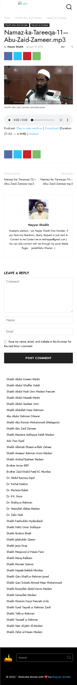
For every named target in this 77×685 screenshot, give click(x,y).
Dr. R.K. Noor (15, 496)
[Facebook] (8, 56)
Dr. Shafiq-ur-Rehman (19, 502)
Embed (34, 134)
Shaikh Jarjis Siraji (17, 546)
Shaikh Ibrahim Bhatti (19, 533)
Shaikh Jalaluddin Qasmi (21, 539)
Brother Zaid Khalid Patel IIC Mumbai (29, 472)
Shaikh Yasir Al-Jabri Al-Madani (25, 626)
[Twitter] (18, 56)
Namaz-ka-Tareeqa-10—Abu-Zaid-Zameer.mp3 (56, 181)
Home (7, 18)
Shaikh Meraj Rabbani (19, 558)
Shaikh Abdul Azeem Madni (23, 379)
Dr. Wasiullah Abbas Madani (23, 509)
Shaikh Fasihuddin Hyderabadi (25, 521)
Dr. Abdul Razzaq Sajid (20, 478)
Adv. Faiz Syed (15, 441)
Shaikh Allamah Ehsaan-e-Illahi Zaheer (29, 447)
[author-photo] (38, 219)
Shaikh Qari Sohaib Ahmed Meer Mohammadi (34, 583)
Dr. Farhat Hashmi (17, 484)
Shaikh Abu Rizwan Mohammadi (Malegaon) (33, 422)
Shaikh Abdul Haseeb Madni (23, 398)
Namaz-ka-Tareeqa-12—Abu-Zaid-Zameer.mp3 (20, 181)
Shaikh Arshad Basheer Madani (25, 459)
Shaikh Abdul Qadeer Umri (23, 404)
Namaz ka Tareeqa (57, 18)
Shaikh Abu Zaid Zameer (28, 18)
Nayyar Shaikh (15, 46)
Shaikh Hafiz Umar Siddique (23, 527)
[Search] (69, 658)
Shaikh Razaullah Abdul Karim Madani (29, 589)
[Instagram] (31, 252)
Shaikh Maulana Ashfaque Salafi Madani (30, 435)
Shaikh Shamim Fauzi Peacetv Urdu (28, 601)
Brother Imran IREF (18, 465)
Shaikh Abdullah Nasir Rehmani (25, 410)
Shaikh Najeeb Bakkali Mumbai (25, 570)
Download (52, 128)
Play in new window (29, 128)
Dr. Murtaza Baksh (17, 490)
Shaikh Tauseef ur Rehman (22, 620)
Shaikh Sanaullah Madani (21, 595)
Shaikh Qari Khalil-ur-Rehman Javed (28, 576)
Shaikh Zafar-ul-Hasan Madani (24, 632)
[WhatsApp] (36, 56)
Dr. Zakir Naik (15, 515)
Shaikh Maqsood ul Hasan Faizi (25, 552)
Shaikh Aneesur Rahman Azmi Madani (29, 453)
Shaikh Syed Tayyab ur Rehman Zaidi (29, 607)
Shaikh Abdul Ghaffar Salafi (23, 385)
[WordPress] (46, 252)
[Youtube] (53, 252)
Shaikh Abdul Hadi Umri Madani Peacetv (31, 391)
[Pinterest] (27, 56)
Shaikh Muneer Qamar (20, 564)
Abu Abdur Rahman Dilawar (23, 416)
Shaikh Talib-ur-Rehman (20, 613)
